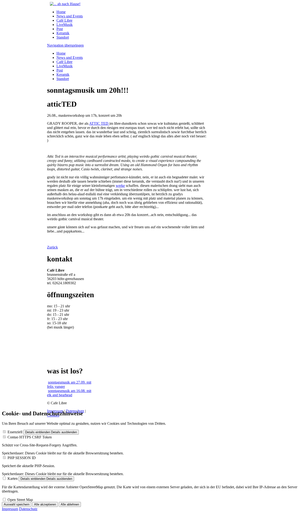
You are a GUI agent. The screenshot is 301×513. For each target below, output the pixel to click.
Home (61, 12)
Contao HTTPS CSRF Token (30, 437)
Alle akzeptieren (45, 504)
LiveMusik (64, 25)
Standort (62, 37)
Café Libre (64, 20)
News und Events (69, 16)
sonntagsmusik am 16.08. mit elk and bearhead (69, 393)
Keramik (62, 33)
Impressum (10, 509)
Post (59, 29)
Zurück (52, 247)
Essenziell (15, 432)
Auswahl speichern (16, 504)
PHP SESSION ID (22, 458)
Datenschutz (28, 509)
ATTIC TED (99, 123)
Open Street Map (20, 500)
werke (120, 186)
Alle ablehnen (70, 504)
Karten (13, 479)
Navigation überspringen (65, 45)
